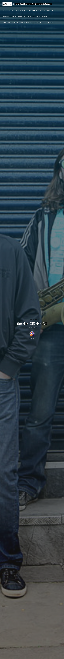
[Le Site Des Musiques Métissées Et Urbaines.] (7, 4)
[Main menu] (60, 4)
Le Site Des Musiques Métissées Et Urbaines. (32, 4)
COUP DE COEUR (31, 320)
